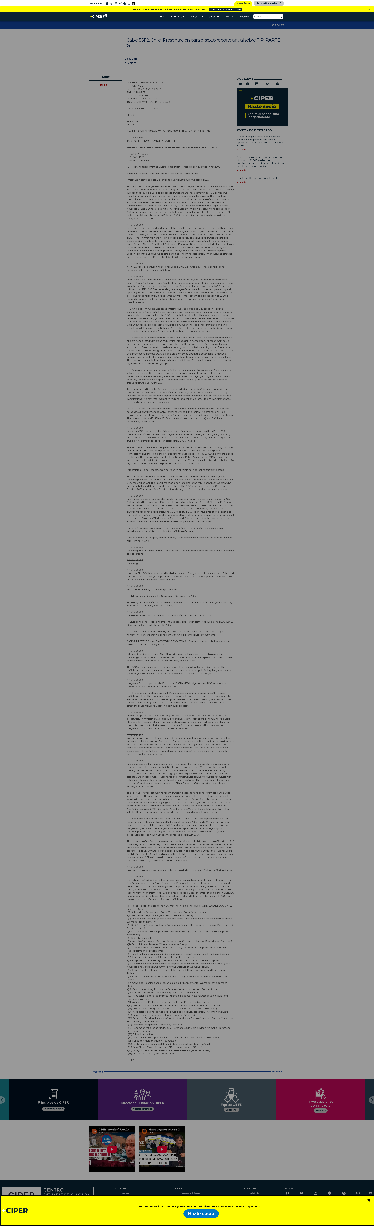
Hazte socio (201, 1213)
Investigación (178, 17)
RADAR (162, 17)
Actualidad (197, 17)
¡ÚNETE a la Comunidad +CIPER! (226, 9)
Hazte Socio (243, 3)
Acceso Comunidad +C (269, 3)
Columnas (214, 17)
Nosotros (244, 17)
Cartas (229, 17)
